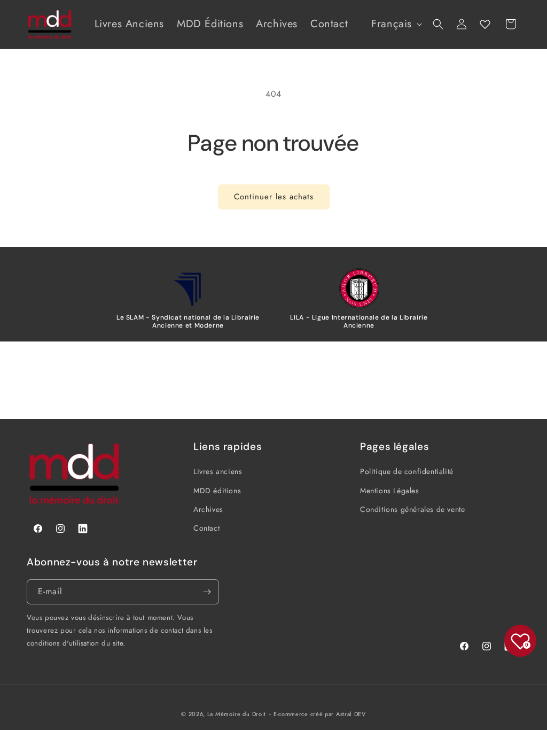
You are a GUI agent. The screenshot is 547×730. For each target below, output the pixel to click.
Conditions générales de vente (412, 509)
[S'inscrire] (206, 591)
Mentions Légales (389, 490)
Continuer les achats (274, 197)
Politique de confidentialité (407, 471)
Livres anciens (217, 471)
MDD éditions (217, 490)
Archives (208, 509)
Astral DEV (351, 714)
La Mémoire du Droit (236, 714)
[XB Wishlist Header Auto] (485, 24)
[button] (438, 24)
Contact (206, 528)
